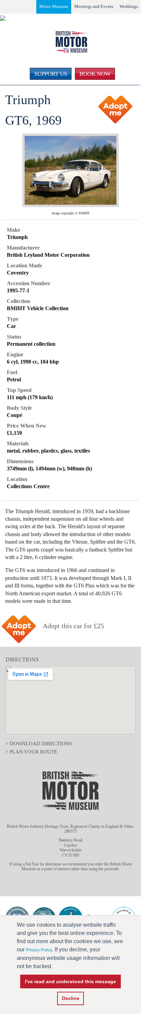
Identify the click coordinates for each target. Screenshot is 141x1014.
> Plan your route (31, 752)
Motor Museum (53, 6)
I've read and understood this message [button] (70, 981)
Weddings (128, 6)
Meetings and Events (93, 6)
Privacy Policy (39, 950)
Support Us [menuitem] (50, 74)
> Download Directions (38, 743)
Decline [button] (70, 998)
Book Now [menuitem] (95, 74)
